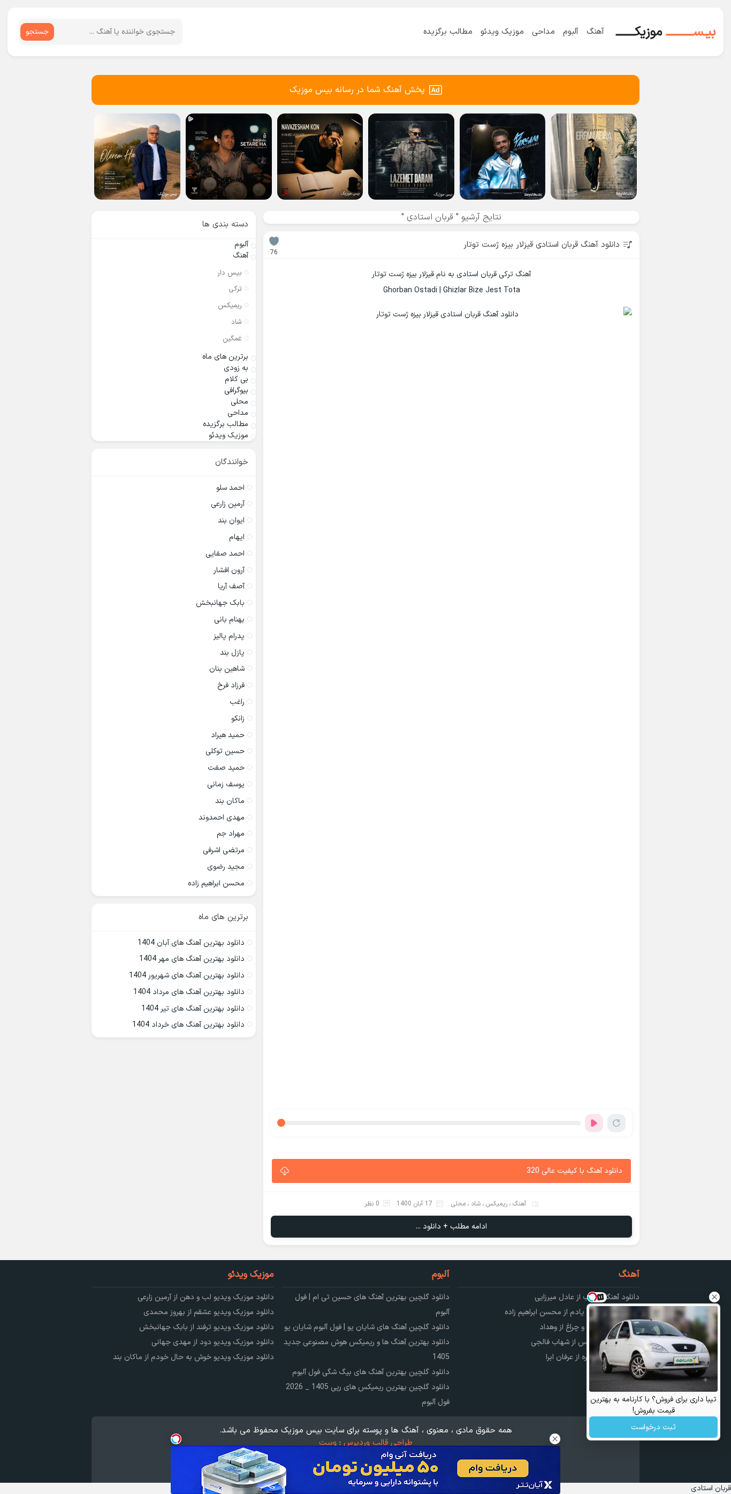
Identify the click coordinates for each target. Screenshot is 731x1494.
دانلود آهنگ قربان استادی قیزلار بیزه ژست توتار (541, 245)
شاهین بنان (227, 668)
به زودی (236, 368)
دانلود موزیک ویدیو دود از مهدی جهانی (212, 1342)
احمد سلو (230, 488)
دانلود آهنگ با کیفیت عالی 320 (574, 1171)
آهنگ (595, 32)
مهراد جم (231, 833)
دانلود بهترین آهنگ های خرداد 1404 (188, 1024)
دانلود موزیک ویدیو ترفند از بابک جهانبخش (206, 1327)
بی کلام (236, 379)
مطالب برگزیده (448, 32)
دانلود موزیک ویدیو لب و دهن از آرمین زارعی (206, 1297)
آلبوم (570, 32)
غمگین (232, 338)
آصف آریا (231, 586)
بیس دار (229, 273)
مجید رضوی (226, 867)
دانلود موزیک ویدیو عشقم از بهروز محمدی (208, 1312)
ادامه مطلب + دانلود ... (451, 1226)
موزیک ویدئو (502, 32)
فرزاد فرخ (231, 685)
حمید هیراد (228, 735)
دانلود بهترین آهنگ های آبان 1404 (191, 943)
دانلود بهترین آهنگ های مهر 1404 (192, 959)
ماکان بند (230, 801)
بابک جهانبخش (220, 603)
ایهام (237, 537)
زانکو (238, 718)
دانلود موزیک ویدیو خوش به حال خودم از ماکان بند (193, 1357)
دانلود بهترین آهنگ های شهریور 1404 (187, 975)
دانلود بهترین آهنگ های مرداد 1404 (189, 992)
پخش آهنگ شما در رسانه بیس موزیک (357, 90)
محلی (458, 1204)
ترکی (235, 289)
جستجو (37, 31)
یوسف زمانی (226, 784)
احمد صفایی (225, 553)
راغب (237, 702)
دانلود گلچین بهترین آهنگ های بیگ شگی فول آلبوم (371, 1372)
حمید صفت (226, 767)
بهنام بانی (229, 619)
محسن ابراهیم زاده (216, 883)
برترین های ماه (225, 356)
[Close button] (714, 1297)
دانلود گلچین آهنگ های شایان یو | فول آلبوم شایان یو (367, 1327)
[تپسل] (176, 1439)
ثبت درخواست (653, 1427)
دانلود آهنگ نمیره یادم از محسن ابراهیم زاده (572, 1312)
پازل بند (232, 652)
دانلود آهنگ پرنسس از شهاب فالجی (585, 1342)
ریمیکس (496, 1204)
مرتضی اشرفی (224, 850)
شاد (476, 1204)
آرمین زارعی (228, 504)
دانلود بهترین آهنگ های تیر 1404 (193, 1008)
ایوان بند (231, 520)
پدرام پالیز (229, 636)
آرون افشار (229, 570)
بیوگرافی (236, 390)
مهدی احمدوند (222, 817)
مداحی (543, 32)
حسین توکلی (225, 751)
